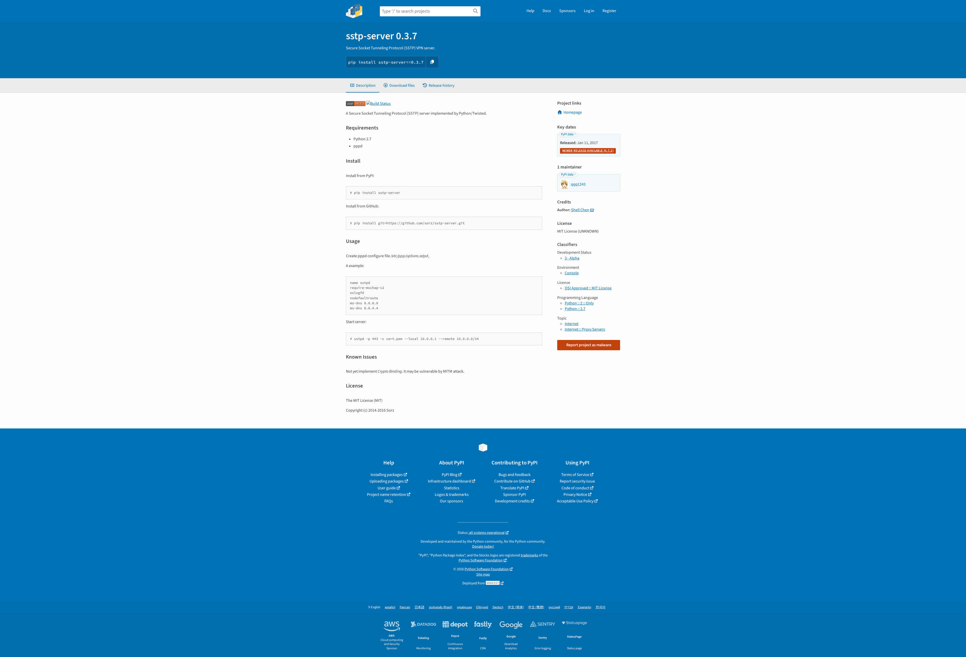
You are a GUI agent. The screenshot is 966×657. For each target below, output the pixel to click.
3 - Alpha (572, 258)
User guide (387, 488)
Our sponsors (451, 501)
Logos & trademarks (452, 494)
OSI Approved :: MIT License (588, 288)
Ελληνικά (482, 607)
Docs (547, 11)
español (390, 607)
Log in (589, 11)
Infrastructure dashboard (449, 481)
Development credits (512, 501)
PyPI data (567, 134)
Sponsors (567, 11)
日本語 (419, 607)
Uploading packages (387, 481)
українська (464, 607)
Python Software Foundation (481, 560)
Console (572, 273)
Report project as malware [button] (588, 345)
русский (554, 607)
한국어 (601, 607)
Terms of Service (575, 474)
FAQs (388, 501)
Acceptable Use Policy (575, 501)
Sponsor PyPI (514, 494)
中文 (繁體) (536, 607)
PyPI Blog (449, 474)
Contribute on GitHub (512, 481)
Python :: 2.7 (575, 309)
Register (609, 11)
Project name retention (386, 494)
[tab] (362, 85)
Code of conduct (575, 488)
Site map (483, 574)
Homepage (573, 112)
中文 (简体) (516, 607)
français (405, 607)
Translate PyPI (512, 488)
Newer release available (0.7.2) (588, 150)
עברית (569, 607)
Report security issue (577, 481)
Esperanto (584, 607)
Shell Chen (580, 210)
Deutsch (498, 607)
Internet (571, 324)
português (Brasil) (440, 607)
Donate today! (483, 546)
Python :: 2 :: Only (579, 303)
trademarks (529, 555)
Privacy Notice (575, 494)
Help (530, 11)
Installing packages (387, 474)
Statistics (451, 488)
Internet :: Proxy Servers (585, 329)
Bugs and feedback (515, 474)
